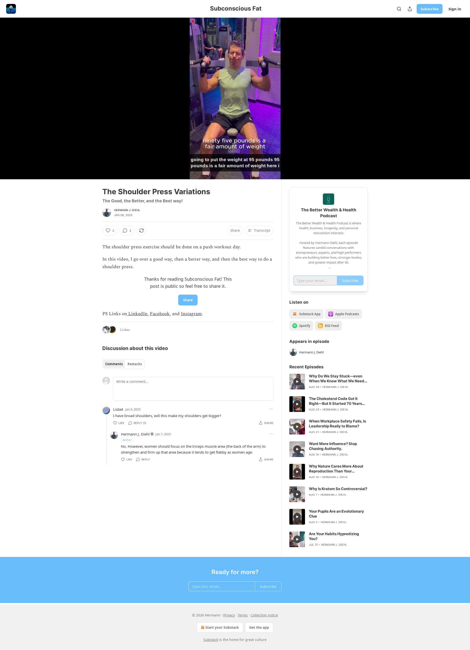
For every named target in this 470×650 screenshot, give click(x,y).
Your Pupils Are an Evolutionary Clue (336, 513)
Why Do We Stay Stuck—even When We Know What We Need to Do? (336, 379)
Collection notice (264, 615)
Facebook (160, 313)
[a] (297, 381)
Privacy (229, 615)
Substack (210, 639)
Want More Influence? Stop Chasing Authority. (333, 446)
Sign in (454, 8)
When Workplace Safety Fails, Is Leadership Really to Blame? (337, 423)
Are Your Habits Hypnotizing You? (334, 536)
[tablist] (123, 364)
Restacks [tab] (135, 364)
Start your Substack (222, 627)
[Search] (399, 9)
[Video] (90, 93)
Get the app (259, 627)
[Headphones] (90, 104)
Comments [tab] (114, 364)
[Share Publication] (410, 9)
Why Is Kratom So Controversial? (338, 488)
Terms (243, 615)
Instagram (191, 313)
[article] (328, 381)
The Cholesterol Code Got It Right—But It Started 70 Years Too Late (335, 401)
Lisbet (118, 409)
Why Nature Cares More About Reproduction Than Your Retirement (336, 469)
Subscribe (430, 8)
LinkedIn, (138, 313)
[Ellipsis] (271, 409)
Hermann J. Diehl (127, 210)
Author (127, 440)
